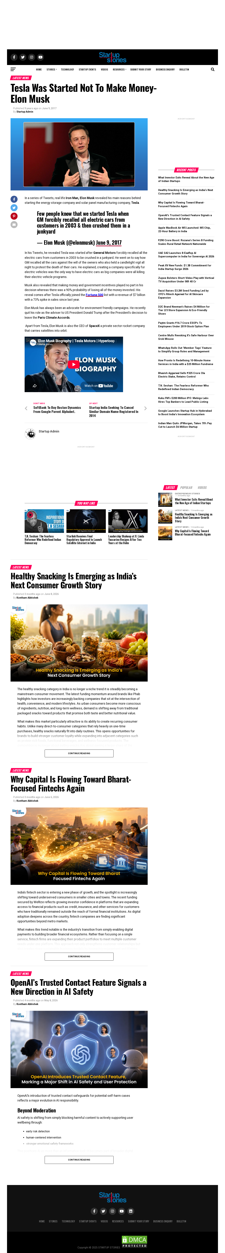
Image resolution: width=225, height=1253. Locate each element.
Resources (118, 69)
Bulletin (184, 69)
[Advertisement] (112, 24)
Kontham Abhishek (27, 597)
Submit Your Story (140, 69)
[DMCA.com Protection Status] (134, 1247)
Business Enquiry (165, 69)
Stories (51, 69)
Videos (104, 69)
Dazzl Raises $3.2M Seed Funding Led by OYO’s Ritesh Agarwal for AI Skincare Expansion (183, 294)
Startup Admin (25, 111)
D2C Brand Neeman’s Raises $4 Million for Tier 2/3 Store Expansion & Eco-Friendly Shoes (184, 310)
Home (39, 69)
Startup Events (87, 69)
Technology (67, 69)
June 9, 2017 (108, 242)
